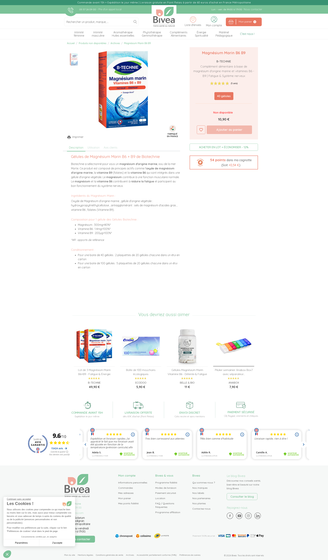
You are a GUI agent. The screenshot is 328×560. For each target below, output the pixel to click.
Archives (130, 555)
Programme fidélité (166, 482)
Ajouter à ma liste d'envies (201, 130)
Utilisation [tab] (93, 147)
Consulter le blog (242, 496)
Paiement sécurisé (165, 493)
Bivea (164, 16)
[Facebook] (230, 516)
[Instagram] (248, 516)
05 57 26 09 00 (88, 9)
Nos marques (200, 487)
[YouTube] (239, 516)
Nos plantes (199, 503)
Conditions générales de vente (109, 555)
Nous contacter (253, 9)
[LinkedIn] (257, 516)
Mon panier (124, 498)
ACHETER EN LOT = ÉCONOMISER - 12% (224, 147)
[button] (224, 162)
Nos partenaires (201, 498)
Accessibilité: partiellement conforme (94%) (157, 555)
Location (160, 498)
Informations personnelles (132, 482)
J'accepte (57, 542)
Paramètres (21, 542)
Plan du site (69, 555)
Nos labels (198, 493)
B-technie (223, 61)
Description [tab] (76, 147)
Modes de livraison (165, 487)
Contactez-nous (201, 508)
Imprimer (78, 137)
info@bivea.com (74, 513)
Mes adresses (126, 493)
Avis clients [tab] (110, 147)
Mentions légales (85, 555)
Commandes (125, 487)
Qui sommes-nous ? (203, 482)
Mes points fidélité (128, 503)
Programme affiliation (167, 512)
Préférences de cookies (189, 555)
